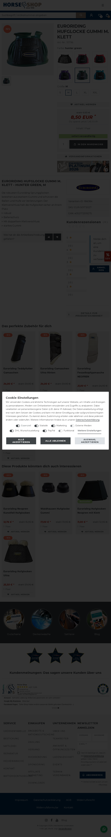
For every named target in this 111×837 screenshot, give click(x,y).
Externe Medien (83, 425)
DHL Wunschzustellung (27, 430)
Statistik (44, 425)
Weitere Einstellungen (89, 430)
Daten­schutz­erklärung (87, 419)
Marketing (61, 425)
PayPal (51, 430)
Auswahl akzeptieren (90, 440)
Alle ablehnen (55, 441)
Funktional (69, 430)
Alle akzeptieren (21, 440)
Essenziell (26, 425)
